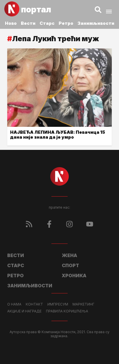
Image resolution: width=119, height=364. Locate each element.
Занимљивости (95, 23)
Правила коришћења (67, 311)
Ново (11, 23)
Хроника (74, 275)
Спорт (70, 265)
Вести (28, 23)
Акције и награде (24, 311)
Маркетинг (83, 304)
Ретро (66, 23)
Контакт (34, 304)
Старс (47, 23)
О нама (14, 304)
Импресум (57, 304)
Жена (69, 255)
